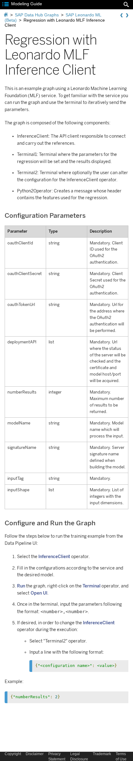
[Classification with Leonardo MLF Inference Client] (121, 15)
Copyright (13, 754)
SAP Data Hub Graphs (37, 14)
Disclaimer (35, 754)
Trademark (102, 754)
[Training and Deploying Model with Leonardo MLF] (127, 15)
